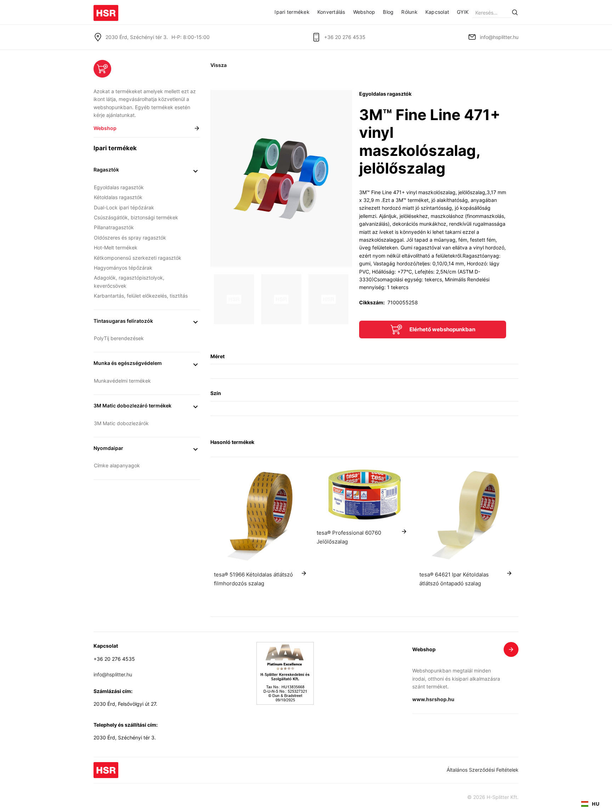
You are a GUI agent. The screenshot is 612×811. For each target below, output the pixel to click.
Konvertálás (331, 12)
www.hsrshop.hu (433, 699)
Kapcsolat (437, 12)
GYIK (463, 12)
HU (596, 803)
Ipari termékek (292, 12)
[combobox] (590, 804)
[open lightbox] (281, 178)
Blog (388, 12)
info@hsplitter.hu (499, 37)
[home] (106, 10)
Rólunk (409, 12)
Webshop (364, 12)
